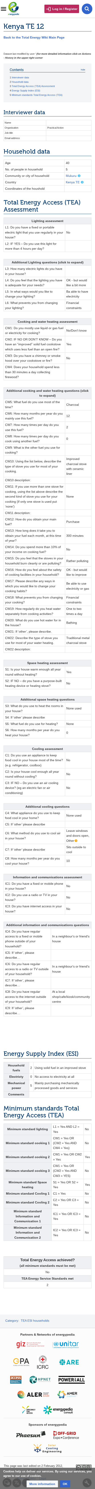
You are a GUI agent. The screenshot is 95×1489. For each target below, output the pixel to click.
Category (11, 1320)
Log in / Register (64, 9)
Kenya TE (73, 182)
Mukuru (71, 176)
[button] (42, 1483)
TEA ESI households (35, 1320)
